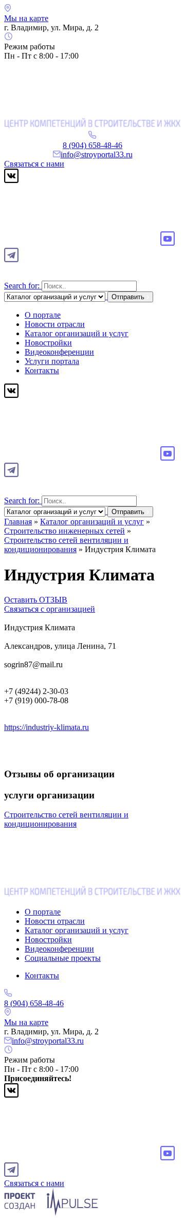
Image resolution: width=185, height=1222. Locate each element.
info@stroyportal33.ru (97, 154)
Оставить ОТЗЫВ (35, 599)
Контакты (42, 370)
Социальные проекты (63, 958)
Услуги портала (52, 361)
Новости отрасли (55, 324)
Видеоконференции (59, 352)
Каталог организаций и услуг (76, 333)
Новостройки (48, 342)
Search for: (22, 285)
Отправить (129, 297)
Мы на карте (26, 18)
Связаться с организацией (49, 609)
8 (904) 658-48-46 (92, 145)
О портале (43, 315)
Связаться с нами (34, 163)
